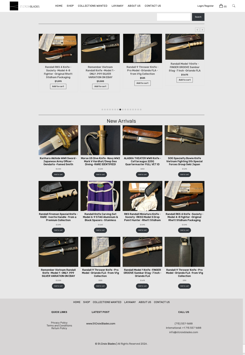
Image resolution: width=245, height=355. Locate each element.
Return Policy (59, 328)
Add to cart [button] (58, 86)
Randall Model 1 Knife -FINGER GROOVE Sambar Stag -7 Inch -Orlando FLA (184, 67)
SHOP (70, 5)
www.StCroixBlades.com (100, 323)
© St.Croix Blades (105, 343)
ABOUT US (134, 5)
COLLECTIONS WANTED (92, 5)
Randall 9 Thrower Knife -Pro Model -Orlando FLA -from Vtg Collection (143, 70)
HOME (59, 5)
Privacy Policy (59, 322)
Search (198, 17)
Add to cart (58, 174)
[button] (202, 30)
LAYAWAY (117, 5)
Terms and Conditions (59, 325)
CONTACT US (153, 5)
